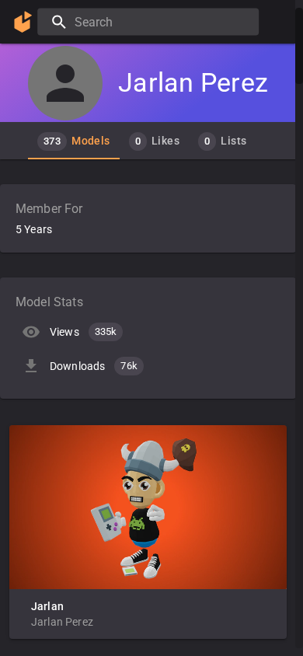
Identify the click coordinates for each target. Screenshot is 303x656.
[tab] (74, 140)
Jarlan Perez (62, 622)
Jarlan (47, 606)
